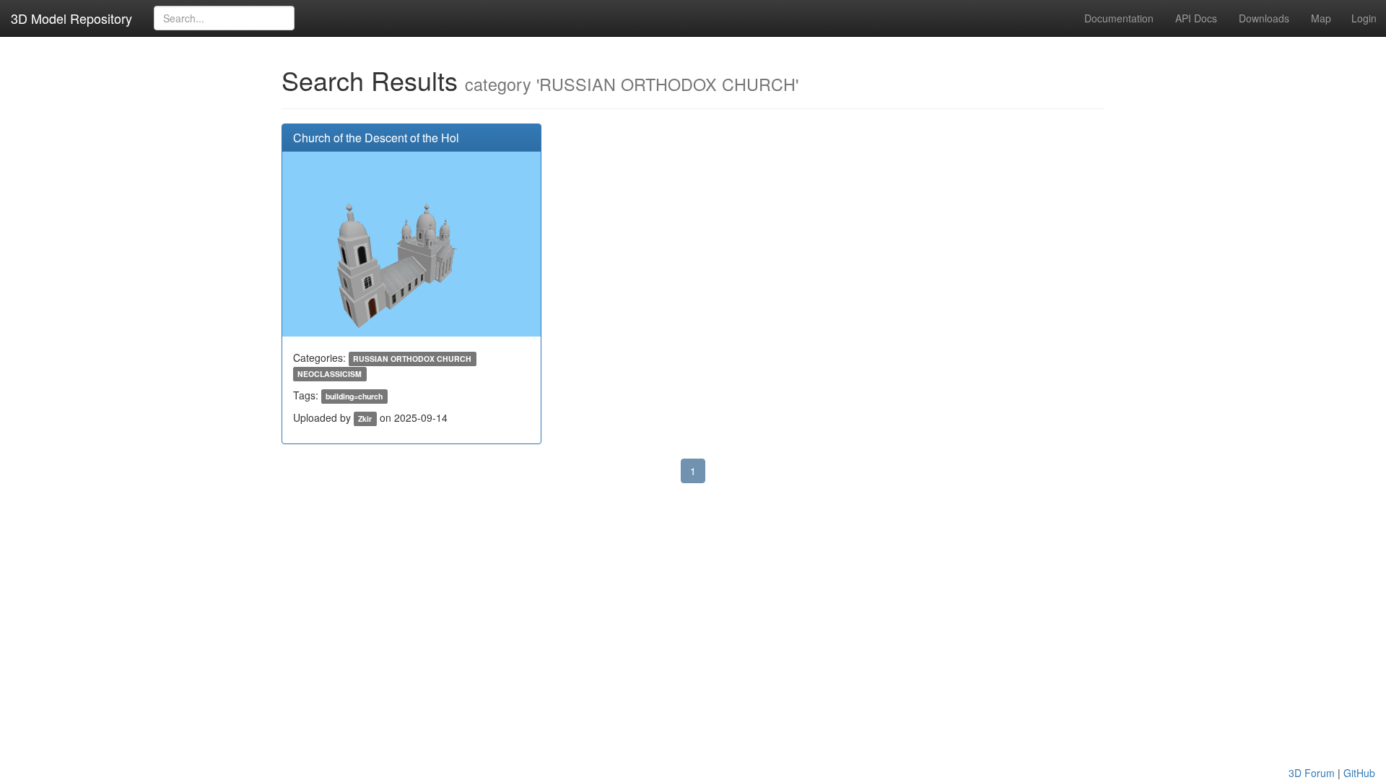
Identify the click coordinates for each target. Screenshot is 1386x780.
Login (1364, 18)
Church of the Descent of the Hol (376, 137)
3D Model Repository (71, 18)
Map (1321, 18)
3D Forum (1312, 773)
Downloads (1264, 18)
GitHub (1359, 773)
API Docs (1196, 18)
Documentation (1119, 18)
